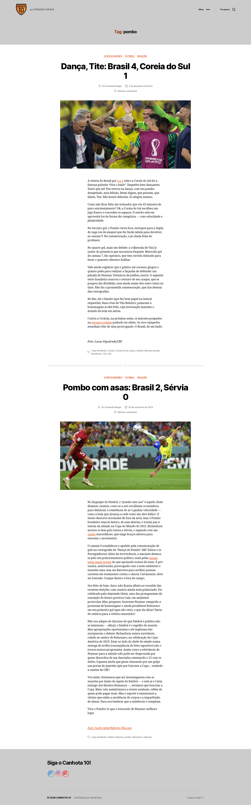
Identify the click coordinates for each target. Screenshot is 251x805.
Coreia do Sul (121, 350)
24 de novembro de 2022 (140, 407)
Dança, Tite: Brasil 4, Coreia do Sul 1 (125, 71)
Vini (109, 353)
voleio (92, 534)
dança (132, 350)
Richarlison (96, 353)
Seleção (142, 56)
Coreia (111, 350)
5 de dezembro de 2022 (140, 86)
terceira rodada (102, 322)
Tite (105, 353)
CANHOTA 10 (63, 797)
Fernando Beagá (113, 86)
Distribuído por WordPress (88, 797)
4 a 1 (120, 181)
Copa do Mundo (113, 56)
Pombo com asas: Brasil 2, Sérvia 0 (125, 392)
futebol (130, 56)
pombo (156, 350)
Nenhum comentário (127, 91)
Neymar (148, 350)
